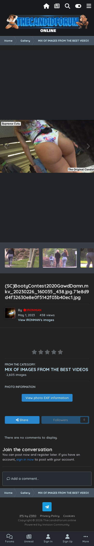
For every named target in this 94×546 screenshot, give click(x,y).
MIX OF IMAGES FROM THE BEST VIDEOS (46, 369)
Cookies (69, 516)
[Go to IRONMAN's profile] (10, 313)
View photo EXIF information (47, 398)
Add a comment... (24, 478)
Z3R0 (32, 516)
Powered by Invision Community (47, 524)
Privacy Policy (50, 516)
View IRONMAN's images (36, 320)
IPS (22, 516)
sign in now (25, 459)
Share (23, 420)
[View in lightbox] (47, 146)
